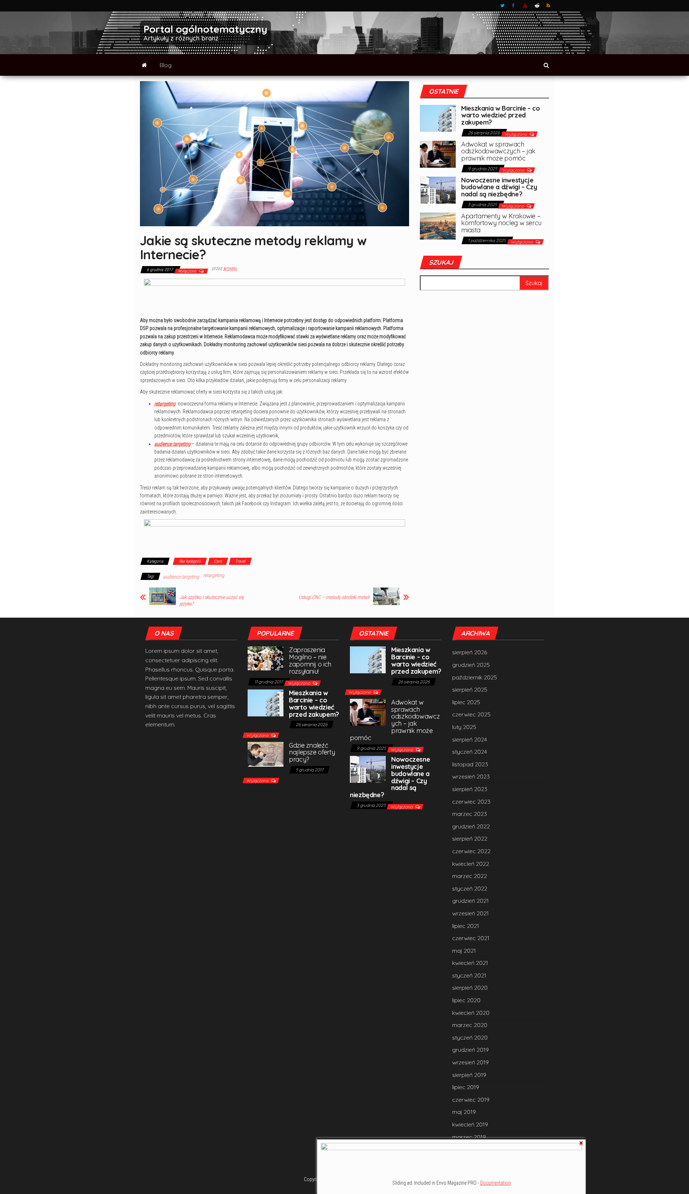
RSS (548, 5)
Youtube (525, 5)
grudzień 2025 (471, 664)
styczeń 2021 (469, 975)
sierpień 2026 (469, 652)
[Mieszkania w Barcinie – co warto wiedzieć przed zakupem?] (438, 117)
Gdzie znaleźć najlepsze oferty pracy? (312, 752)
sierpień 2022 (469, 838)
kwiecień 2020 (470, 1012)
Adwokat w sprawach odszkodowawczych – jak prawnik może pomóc (498, 151)
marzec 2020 (469, 1024)
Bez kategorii (190, 561)
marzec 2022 (469, 875)
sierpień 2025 (469, 689)
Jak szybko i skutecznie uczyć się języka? (211, 600)
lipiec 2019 (465, 1087)
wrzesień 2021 (470, 913)
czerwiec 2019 (470, 1099)
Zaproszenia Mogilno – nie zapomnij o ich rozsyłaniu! (310, 660)
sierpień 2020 (470, 987)
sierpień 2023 (469, 789)
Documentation (495, 1183)
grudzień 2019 (470, 1049)
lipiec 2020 (466, 1000)
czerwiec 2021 (470, 938)
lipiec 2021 (465, 925)
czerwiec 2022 (471, 851)
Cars (218, 561)
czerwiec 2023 (471, 801)
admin (230, 269)
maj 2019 (464, 1111)
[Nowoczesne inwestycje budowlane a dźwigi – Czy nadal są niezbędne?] (438, 189)
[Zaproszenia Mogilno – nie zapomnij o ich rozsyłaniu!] (265, 657)
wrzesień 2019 (470, 1062)
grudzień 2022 (471, 826)
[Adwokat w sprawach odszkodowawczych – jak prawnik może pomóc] (438, 153)
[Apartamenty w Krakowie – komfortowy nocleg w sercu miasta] (438, 225)
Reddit (537, 5)
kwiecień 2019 (470, 1124)
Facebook (514, 5)
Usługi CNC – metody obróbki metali (334, 597)
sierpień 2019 (469, 1074)
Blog (166, 65)
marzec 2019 (469, 1136)
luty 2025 (464, 726)
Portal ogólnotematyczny (205, 29)
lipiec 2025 (466, 702)
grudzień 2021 (470, 900)
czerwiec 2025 (471, 714)
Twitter (502, 5)
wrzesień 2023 (471, 776)
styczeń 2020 (470, 1037)
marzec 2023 (469, 813)
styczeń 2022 (469, 888)
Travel (240, 561)
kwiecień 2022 (470, 863)
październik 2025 (474, 677)
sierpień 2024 (469, 739)
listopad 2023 (470, 764)
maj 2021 (464, 950)
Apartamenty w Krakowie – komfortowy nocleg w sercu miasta (501, 223)
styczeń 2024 (469, 751)
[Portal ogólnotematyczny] (144, 65)
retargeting (164, 403)
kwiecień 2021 (470, 962)
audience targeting (172, 444)
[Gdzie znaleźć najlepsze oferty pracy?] (265, 753)
